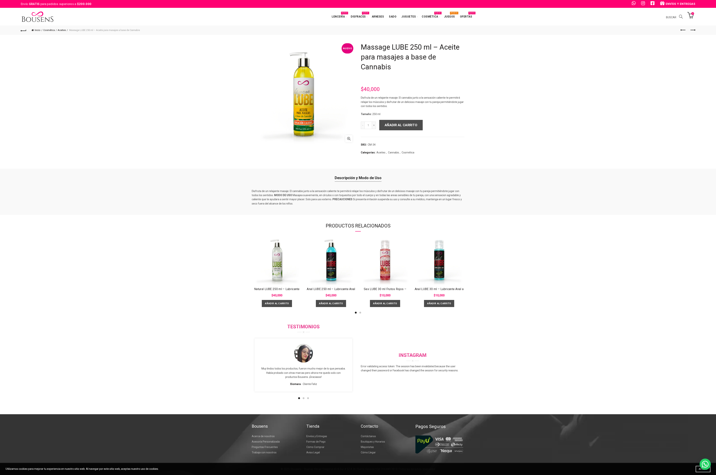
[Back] (23, 30)
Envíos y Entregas (316, 436)
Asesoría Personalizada (266, 441)
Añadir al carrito (401, 125)
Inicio (37, 30)
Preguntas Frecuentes (265, 447)
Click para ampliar (348, 138)
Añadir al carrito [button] (277, 303)
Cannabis (393, 152)
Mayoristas (367, 447)
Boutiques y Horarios (373, 441)
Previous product (683, 30)
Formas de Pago (316, 441)
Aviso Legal (313, 452)
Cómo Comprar (315, 447)
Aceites (62, 30)
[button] (705, 464)
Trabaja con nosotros (264, 452)
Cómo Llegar (368, 452)
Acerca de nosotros (263, 436)
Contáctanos (368, 436)
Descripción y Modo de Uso (358, 178)
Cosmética (49, 30)
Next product (692, 30)
